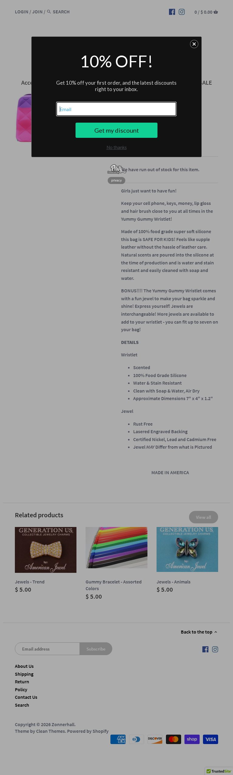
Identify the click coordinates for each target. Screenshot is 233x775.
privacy (116, 180)
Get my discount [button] (116, 130)
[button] (194, 44)
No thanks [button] (116, 147)
